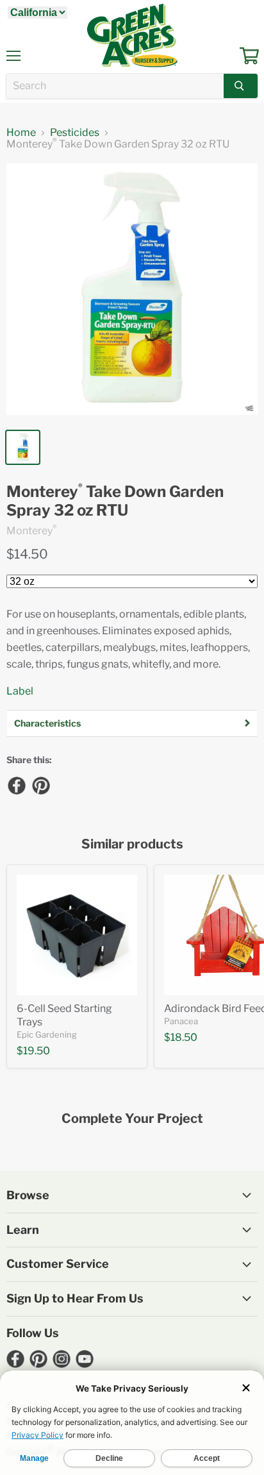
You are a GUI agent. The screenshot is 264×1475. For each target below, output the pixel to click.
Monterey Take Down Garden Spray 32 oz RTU (115, 501)
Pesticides (74, 133)
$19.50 (33, 1051)
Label (19, 691)
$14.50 (27, 554)
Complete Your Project (132, 1118)
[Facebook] (16, 785)
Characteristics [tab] (47, 723)
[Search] (241, 86)
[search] (115, 86)
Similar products (132, 844)
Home (21, 133)
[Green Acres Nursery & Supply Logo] (132, 35)
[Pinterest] (40, 785)
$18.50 (180, 1037)
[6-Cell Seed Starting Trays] (77, 935)
